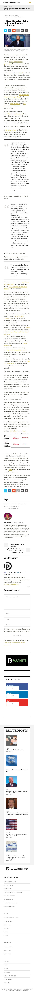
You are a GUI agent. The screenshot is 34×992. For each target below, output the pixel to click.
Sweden (23, 431)
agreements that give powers (16, 350)
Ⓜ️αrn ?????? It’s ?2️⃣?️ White (14, 572)
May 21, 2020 (9, 860)
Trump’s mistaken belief (15, 114)
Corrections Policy (9, 895)
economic (12, 73)
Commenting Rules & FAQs (11, 917)
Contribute (7, 972)
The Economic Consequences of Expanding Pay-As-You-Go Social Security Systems (15, 857)
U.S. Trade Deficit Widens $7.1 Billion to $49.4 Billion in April (16, 834)
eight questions (15, 103)
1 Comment (22, 17)
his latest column (10, 130)
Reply (28, 586)
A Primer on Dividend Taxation (14, 749)
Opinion (8, 768)
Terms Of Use (7, 925)
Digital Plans (7, 950)
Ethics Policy (7, 888)
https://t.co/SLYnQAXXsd (11, 584)
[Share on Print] (26, 30)
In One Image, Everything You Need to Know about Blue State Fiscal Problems (17, 813)
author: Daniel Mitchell (11, 17)
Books (5, 965)
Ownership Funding (9, 906)
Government (7, 506)
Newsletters (7, 954)
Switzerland (13, 431)
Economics (7, 504)
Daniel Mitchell (18, 523)
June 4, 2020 (9, 837)
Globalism (23, 504)
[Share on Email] (22, 30)
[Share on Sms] (18, 30)
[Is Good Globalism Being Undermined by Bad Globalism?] (9, 516)
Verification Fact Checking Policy (13, 892)
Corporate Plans (8, 946)
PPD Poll (6, 932)
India (10, 469)
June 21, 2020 (9, 751)
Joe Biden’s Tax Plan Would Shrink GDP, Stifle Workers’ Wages (17, 791)
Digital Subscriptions (10, 975)
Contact (6, 935)
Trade (16, 508)
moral (21, 73)
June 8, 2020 (9, 794)
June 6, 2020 (9, 816)
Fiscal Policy (15, 504)
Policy (10, 6)
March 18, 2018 (13, 15)
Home (5, 6)
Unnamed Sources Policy (11, 903)
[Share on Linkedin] (9, 30)
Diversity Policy (8, 899)
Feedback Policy (8, 885)
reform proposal (9, 508)
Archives (6, 961)
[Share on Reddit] (14, 30)
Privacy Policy (8, 921)
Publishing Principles (10, 881)
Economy (8, 832)
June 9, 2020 (9, 773)
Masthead (6, 928)
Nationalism (15, 506)
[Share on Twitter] (5, 30)
